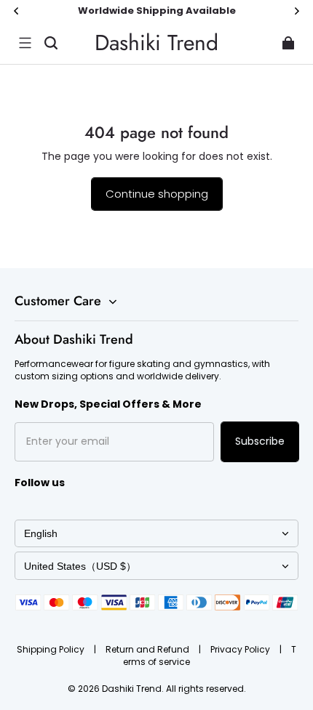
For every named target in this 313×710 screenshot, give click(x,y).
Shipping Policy (52, 649)
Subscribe (260, 441)
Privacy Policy (241, 649)
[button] (25, 43)
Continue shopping (157, 193)
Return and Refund (148, 649)
